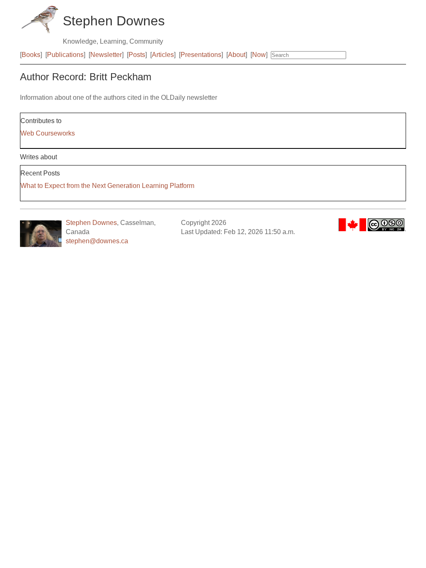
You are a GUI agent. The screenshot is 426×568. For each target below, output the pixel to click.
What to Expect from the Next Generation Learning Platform (107, 185)
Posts (137, 54)
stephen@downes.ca (97, 240)
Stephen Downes (91, 222)
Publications (65, 54)
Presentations (201, 54)
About (236, 54)
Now (259, 54)
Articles (163, 54)
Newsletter (106, 54)
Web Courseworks (47, 133)
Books (31, 54)
